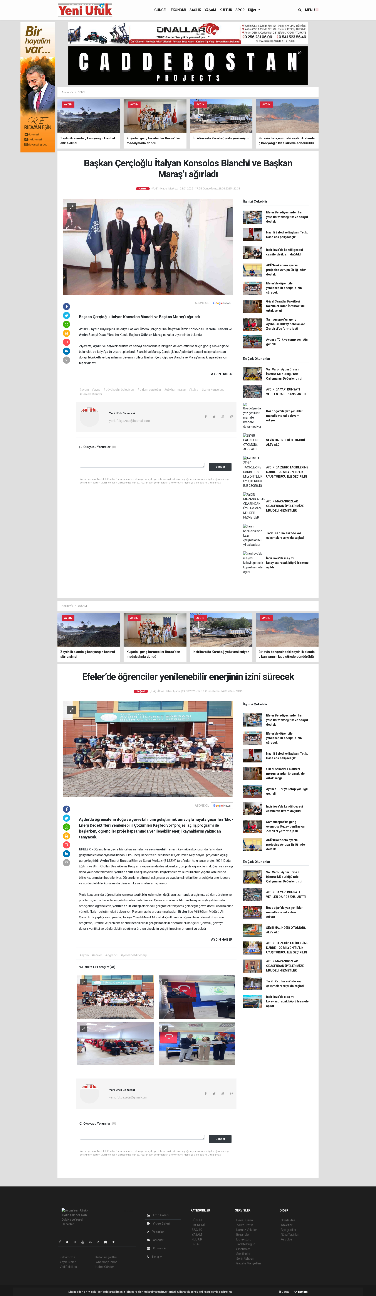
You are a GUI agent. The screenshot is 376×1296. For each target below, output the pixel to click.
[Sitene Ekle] (115, 1242)
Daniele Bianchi (217, 329)
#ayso (96, 389)
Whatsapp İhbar (106, 1262)
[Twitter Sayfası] (69, 1242)
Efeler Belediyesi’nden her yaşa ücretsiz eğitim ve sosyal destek (287, 217)
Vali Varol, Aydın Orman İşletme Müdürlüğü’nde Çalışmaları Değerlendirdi (284, 374)
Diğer (252, 10)
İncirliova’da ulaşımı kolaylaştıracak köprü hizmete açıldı (287, 562)
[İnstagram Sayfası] (77, 1242)
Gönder (220, 466)
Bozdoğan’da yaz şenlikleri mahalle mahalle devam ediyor (285, 415)
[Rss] (100, 1242)
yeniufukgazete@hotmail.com (129, 420)
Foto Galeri (160, 1215)
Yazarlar (158, 1231)
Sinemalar (243, 1249)
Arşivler (158, 1240)
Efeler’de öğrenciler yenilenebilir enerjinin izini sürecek (284, 288)
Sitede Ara (288, 1220)
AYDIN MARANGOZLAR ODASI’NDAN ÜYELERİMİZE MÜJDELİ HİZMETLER (285, 506)
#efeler (97, 955)
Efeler (183, 912)
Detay (285, 1291)
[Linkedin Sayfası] (92, 1242)
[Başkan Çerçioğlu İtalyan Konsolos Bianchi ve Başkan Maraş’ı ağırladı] (148, 246)
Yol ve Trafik (244, 1225)
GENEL (82, 92)
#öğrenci (111, 955)
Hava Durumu (245, 1220)
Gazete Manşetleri (248, 1263)
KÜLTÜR (226, 10)
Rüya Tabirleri (290, 1234)
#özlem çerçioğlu (149, 389)
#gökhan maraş (175, 389)
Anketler (286, 1225)
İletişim (156, 1257)
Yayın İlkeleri (68, 1262)
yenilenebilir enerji (163, 849)
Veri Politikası (68, 1267)
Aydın (95, 329)
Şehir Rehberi (245, 1258)
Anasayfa (68, 92)
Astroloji (286, 1239)
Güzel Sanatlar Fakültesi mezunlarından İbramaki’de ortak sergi (285, 306)
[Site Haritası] (107, 1242)
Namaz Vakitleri (246, 1230)
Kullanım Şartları (106, 1257)
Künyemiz (159, 1248)
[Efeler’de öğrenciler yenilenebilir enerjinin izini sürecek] (148, 749)
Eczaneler (243, 1234)
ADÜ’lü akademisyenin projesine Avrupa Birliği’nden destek (286, 270)
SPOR (239, 10)
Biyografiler (288, 1230)
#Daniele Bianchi (90, 394)
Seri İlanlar (243, 1253)
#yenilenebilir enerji (134, 955)
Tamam (302, 1291)
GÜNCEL (160, 10)
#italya (193, 389)
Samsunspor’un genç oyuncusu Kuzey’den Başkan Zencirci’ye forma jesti (286, 324)
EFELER (85, 849)
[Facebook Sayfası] (61, 1242)
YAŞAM (210, 10)
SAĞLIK (195, 10)
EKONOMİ (178, 10)
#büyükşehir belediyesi (119, 389)
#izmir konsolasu (212, 389)
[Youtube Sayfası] (84, 1242)
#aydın (84, 389)
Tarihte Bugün (245, 1244)
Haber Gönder (105, 1267)
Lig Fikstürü (243, 1239)
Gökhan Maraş (152, 335)
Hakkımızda (67, 1257)
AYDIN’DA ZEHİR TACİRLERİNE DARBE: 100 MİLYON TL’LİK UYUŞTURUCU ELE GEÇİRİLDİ (287, 472)
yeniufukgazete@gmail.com (128, 1097)
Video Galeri (161, 1223)
